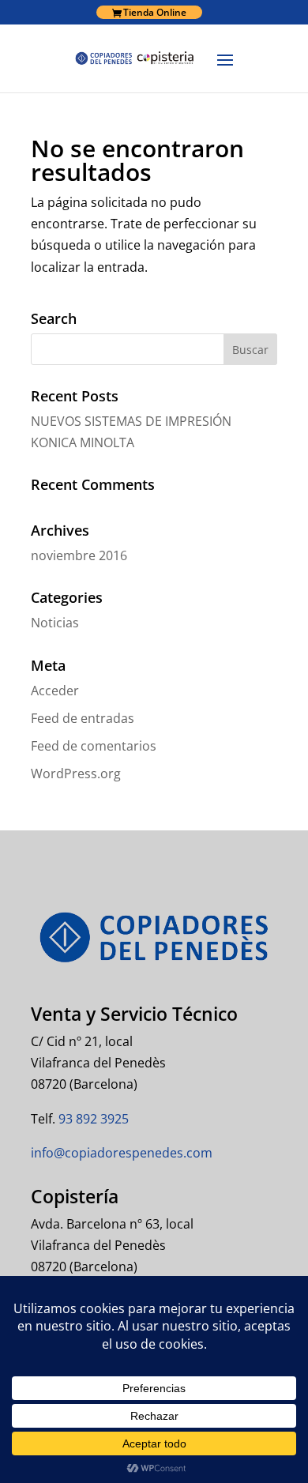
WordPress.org (76, 773)
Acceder (55, 690)
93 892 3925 (92, 1118)
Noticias (55, 622)
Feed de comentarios (93, 746)
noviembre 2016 (79, 555)
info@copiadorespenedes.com (121, 1152)
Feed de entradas (82, 718)
